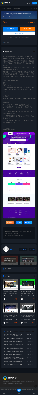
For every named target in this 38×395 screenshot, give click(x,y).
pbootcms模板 (16, 8)
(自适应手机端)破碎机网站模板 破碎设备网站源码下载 (10, 316)
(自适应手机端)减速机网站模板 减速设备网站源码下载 (14, 361)
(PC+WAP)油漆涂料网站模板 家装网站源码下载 (27, 292)
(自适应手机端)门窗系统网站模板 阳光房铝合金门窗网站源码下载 (14, 358)
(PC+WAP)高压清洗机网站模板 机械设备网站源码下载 (14, 348)
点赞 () (29, 222)
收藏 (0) (10, 222)
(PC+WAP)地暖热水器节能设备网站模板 (10, 261)
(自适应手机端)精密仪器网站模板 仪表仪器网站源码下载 (27, 316)
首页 (4, 8)
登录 (34, 3)
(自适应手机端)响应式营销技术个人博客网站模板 (28, 261)
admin (6, 16)
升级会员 (28, 28)
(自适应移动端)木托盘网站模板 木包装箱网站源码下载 (14, 354)
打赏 (19, 222)
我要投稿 (34, 8)
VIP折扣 (32, 22)
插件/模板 (9, 8)
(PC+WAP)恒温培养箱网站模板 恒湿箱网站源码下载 (14, 364)
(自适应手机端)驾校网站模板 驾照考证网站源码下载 (10, 292)
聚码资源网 (9, 231)
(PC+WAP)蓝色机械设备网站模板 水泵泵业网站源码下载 (14, 351)
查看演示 (20, 33)
